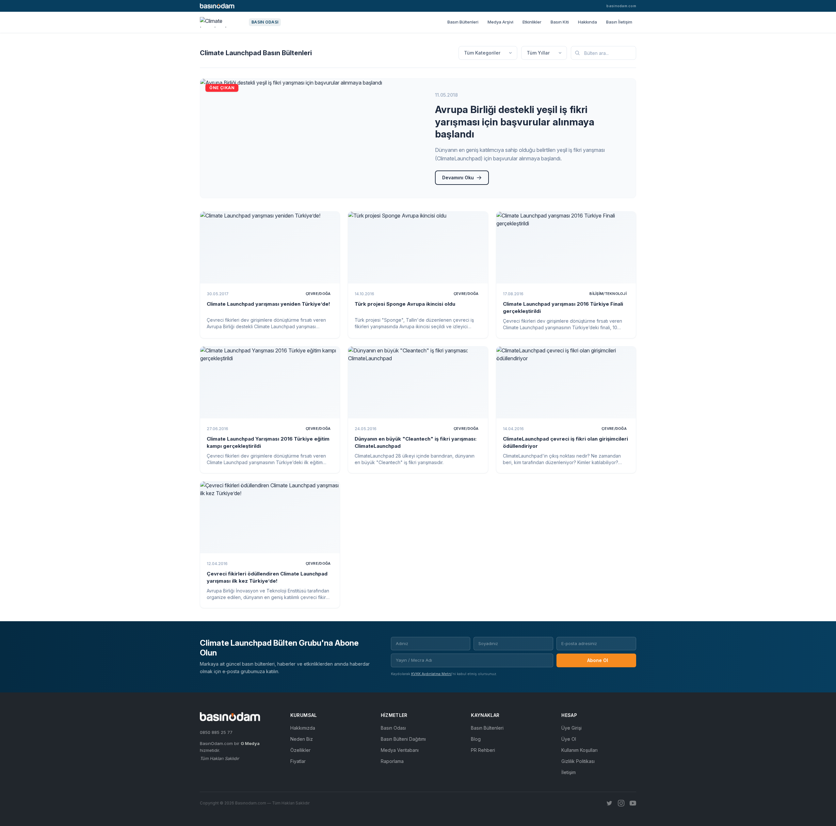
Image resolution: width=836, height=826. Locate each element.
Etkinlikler (531, 21)
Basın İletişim (619, 21)
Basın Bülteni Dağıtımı (403, 739)
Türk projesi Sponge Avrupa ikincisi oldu (405, 304)
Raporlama (392, 761)
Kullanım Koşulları (579, 750)
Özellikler (300, 750)
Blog (476, 739)
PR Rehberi (483, 750)
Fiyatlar (298, 761)
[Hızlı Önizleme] (330, 221)
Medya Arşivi (500, 21)
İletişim (568, 772)
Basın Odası (393, 728)
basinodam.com (621, 6)
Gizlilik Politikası (578, 761)
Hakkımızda (302, 728)
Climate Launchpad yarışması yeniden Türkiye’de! (268, 304)
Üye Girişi (571, 728)
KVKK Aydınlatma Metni (431, 674)
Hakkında (587, 21)
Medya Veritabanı (400, 750)
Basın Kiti (560, 21)
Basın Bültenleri (462, 21)
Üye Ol (568, 739)
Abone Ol (597, 660)
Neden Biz (301, 739)
